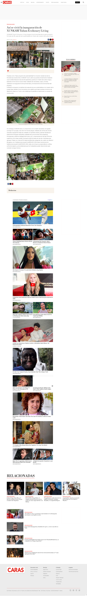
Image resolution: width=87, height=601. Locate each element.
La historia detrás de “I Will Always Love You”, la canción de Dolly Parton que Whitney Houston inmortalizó (71, 80)
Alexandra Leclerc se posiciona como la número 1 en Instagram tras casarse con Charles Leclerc (41, 514)
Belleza (32, 2)
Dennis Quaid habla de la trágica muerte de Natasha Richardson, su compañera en (42, 540)
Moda (27, 2)
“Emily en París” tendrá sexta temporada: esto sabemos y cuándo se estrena (70, 101)
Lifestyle (22, 2)
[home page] (7, 2)
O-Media (58, 567)
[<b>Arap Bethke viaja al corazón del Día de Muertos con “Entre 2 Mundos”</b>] (71, 488)
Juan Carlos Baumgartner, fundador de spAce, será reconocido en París (41, 527)
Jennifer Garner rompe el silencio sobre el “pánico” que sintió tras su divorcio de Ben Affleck (71, 91)
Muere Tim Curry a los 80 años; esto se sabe (70, 97)
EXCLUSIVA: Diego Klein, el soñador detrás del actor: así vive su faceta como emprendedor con (34, 500)
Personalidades (55, 2)
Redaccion (14, 39)
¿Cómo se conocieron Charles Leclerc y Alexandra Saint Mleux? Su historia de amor (71, 74)
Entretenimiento (40, 2)
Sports (47, 2)
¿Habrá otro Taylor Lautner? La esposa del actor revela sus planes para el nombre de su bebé (71, 86)
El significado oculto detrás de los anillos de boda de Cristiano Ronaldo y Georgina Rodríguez (52, 499)
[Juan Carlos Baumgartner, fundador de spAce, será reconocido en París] (15, 526)
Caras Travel (64, 2)
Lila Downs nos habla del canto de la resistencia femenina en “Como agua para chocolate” (42, 553)
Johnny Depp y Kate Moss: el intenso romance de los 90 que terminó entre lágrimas (14, 499)
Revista (77, 2)
